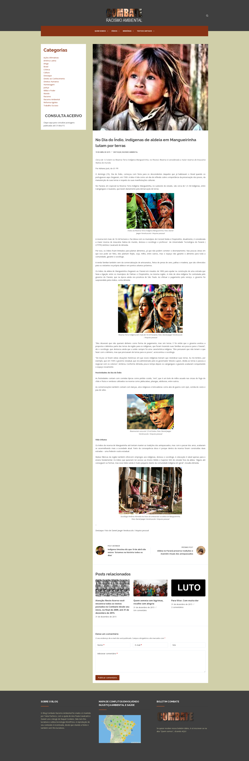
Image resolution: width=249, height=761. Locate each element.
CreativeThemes (86, 756)
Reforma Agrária (50, 102)
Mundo (47, 93)
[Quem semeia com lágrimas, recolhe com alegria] (150, 587)
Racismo (47, 96)
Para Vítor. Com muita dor (185, 600)
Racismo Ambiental (130, 152)
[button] (107, 31)
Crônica (47, 69)
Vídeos (114, 31)
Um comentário (140, 610)
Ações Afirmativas (51, 57)
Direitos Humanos (51, 81)
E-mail (138, 645)
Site (174, 645)
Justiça (46, 87)
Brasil (46, 66)
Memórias (127, 31)
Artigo (46, 63)
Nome (100, 645)
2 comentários (177, 607)
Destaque (117, 152)
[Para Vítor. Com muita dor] (188, 587)
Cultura (47, 72)
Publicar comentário (107, 677)
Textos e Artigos (144, 31)
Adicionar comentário (107, 653)
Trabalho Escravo (51, 105)
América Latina (50, 60)
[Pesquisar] (207, 16)
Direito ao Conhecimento (54, 78)
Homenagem (49, 84)
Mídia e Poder (49, 90)
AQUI (184, 731)
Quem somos (100, 31)
